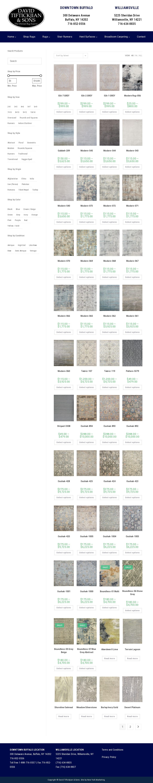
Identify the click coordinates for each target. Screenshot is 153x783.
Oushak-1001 (63, 591)
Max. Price (37, 86)
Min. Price (12, 86)
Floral (21, 143)
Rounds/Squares (25, 148)
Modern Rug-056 (132, 95)
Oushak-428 (64, 481)
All (140, 56)
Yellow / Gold (13, 226)
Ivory (26, 215)
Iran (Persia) (13, 184)
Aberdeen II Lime (109, 649)
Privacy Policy (109, 757)
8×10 (17, 112)
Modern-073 (87, 206)
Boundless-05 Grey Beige (63, 650)
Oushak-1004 (109, 536)
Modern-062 (109, 316)
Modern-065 (87, 316)
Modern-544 (109, 150)
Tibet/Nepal (24, 190)
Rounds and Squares (29, 118)
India (32, 179)
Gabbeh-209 (64, 150)
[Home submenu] (15, 37)
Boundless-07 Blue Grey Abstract (86, 650)
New (9, 251)
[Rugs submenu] (49, 37)
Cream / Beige (29, 209)
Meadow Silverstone (86, 707)
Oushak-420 (64, 536)
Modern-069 (87, 261)
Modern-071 (132, 206)
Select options (63, 112)
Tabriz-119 (109, 371)
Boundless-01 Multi (109, 591)
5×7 (28, 107)
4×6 (22, 107)
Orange (35, 215)
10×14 (32, 112)
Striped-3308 (63, 426)
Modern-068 (109, 261)
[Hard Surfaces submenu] (96, 37)
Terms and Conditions (112, 749)
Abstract (11, 143)
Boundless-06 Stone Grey (132, 592)
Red (25, 220)
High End (22, 245)
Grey (18, 215)
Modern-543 (132, 150)
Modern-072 (109, 206)
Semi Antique (20, 251)
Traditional (23, 154)
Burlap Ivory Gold (109, 707)
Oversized (12, 118)
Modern (11, 148)
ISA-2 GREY (86, 95)
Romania (11, 190)
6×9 (35, 107)
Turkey (35, 190)
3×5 (15, 107)
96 (136, 56)
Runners (11, 123)
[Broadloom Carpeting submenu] (129, 37)
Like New (33, 245)
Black (10, 209)
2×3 (9, 107)
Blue (18, 209)
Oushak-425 (87, 481)
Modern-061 (132, 316)
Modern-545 (87, 150)
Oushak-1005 (86, 536)
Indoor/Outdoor (25, 123)
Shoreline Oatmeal (64, 707)
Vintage (33, 251)
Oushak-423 (132, 481)
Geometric (31, 143)
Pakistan (25, 184)
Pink (9, 220)
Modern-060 (64, 371)
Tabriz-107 (86, 371)
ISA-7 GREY (63, 95)
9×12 (25, 112)
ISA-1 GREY (109, 95)
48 (132, 56)
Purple (18, 220)
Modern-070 (64, 261)
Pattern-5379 (132, 371)
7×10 (10, 112)
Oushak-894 (87, 426)
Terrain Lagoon (132, 649)
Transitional (13, 159)
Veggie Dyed (27, 159)
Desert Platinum (132, 707)
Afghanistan (13, 179)
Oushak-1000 (86, 591)
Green (10, 215)
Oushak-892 (132, 426)
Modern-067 (132, 261)
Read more (109, 658)
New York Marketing (96, 780)
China (23, 179)
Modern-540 (64, 206)
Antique (11, 245)
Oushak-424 (109, 481)
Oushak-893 (109, 426)
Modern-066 (64, 316)
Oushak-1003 (132, 536)
